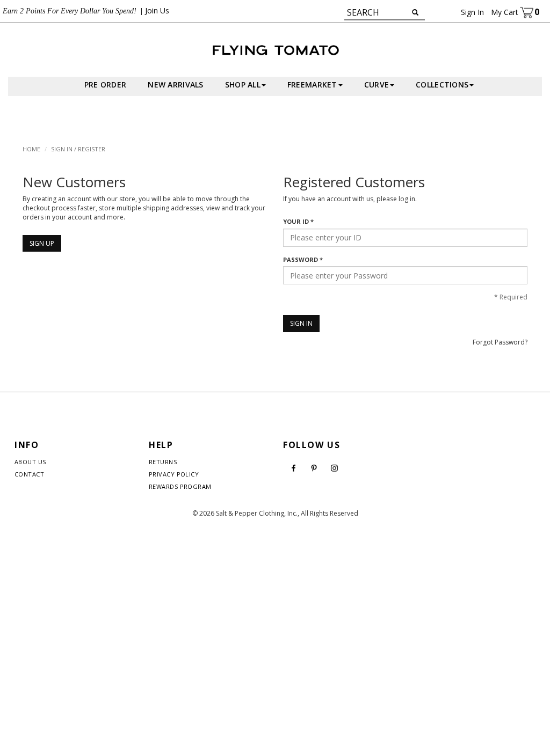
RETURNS (163, 462)
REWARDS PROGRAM (180, 486)
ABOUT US (30, 462)
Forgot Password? (500, 342)
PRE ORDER (105, 84)
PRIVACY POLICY (174, 474)
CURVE (376, 84)
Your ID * (298, 221)
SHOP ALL (242, 84)
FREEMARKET (312, 84)
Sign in (472, 12)
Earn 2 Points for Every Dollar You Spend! (69, 11)
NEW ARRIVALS (175, 84)
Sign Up (42, 243)
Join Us (157, 10)
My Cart (515, 12)
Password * (303, 259)
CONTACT (29, 474)
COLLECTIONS (442, 84)
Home (31, 149)
